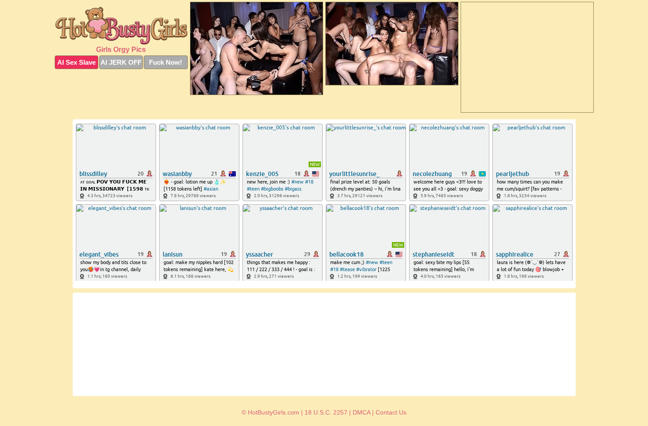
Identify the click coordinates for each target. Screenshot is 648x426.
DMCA (361, 412)
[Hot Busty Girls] (121, 25)
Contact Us (391, 412)
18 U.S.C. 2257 (326, 412)
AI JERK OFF (121, 62)
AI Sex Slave (76, 62)
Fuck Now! (165, 62)
